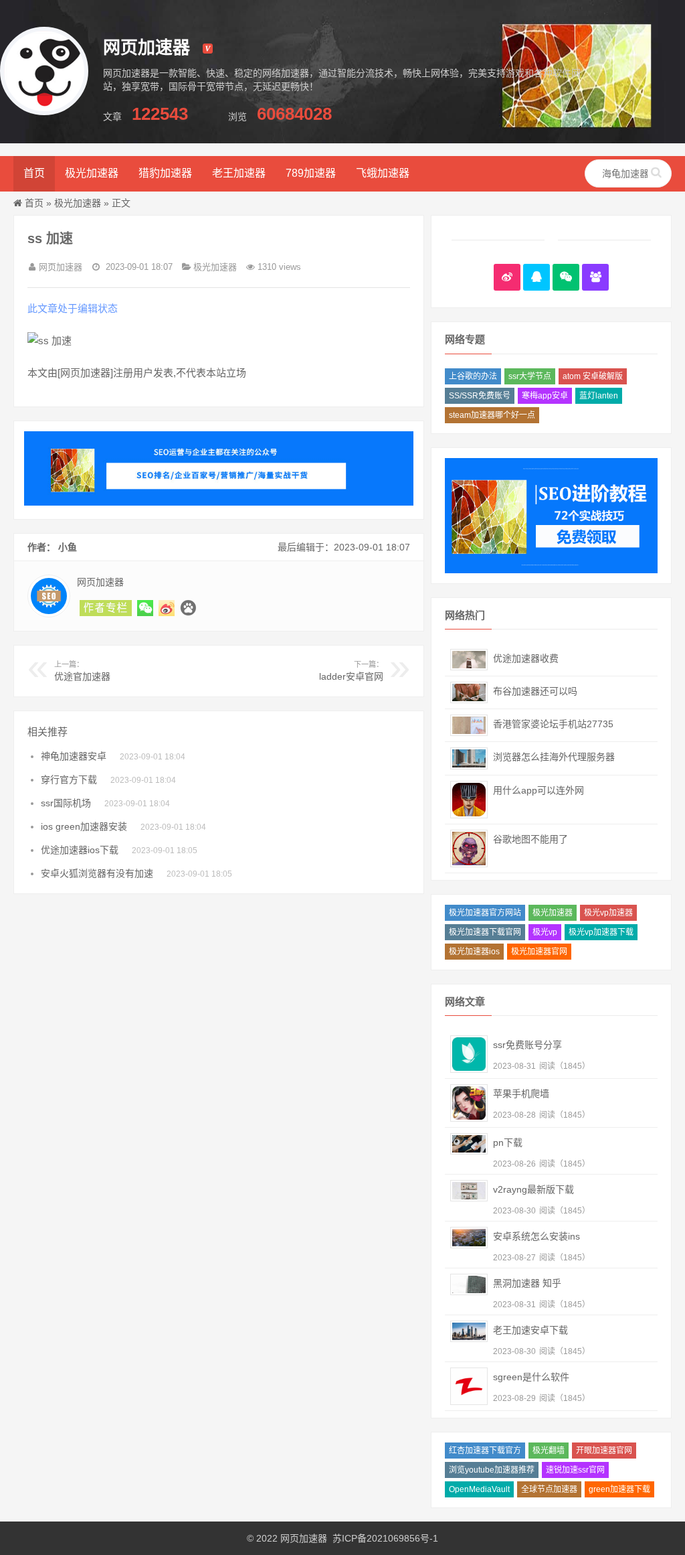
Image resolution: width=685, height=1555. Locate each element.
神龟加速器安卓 (73, 756)
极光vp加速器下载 (601, 932)
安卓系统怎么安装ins (536, 1236)
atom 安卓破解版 (593, 376)
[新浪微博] (507, 277)
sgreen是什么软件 (531, 1377)
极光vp (544, 932)
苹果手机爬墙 (521, 1093)
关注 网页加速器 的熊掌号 (188, 608)
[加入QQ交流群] (595, 277)
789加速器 (311, 173)
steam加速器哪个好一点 (492, 415)
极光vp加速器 (608, 912)
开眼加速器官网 (604, 1450)
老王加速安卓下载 (530, 1330)
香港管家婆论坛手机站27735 (553, 724)
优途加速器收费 (526, 658)
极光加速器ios (474, 951)
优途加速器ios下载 (79, 849)
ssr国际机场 (66, 803)
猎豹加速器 (165, 173)
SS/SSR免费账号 (479, 395)
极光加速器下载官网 (485, 932)
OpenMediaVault (479, 1489)
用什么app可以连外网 (538, 790)
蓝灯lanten (598, 395)
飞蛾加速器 (382, 173)
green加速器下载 (619, 1489)
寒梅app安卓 (545, 395)
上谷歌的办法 (473, 376)
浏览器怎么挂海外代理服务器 (554, 756)
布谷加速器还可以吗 (535, 691)
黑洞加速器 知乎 (527, 1283)
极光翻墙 (548, 1450)
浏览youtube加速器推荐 (491, 1470)
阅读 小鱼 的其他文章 (106, 608)
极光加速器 (91, 173)
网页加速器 (303, 1538)
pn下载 (507, 1142)
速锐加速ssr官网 (575, 1470)
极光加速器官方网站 (485, 912)
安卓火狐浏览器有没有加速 (97, 873)
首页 (34, 173)
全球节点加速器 (549, 1489)
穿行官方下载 (69, 779)
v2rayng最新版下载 (533, 1189)
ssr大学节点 (529, 376)
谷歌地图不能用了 (530, 839)
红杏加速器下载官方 (485, 1450)
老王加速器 (239, 173)
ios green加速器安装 (84, 826)
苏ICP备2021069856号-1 (385, 1538)
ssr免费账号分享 (527, 1044)
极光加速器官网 (539, 951)
